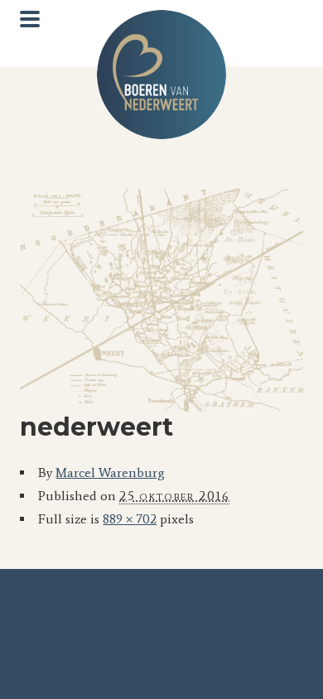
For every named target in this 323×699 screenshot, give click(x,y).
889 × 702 (130, 519)
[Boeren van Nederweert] (161, 74)
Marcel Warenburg (110, 472)
